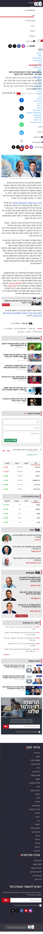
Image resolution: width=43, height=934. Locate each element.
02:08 (37, 643)
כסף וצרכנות (35, 764)
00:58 (37, 638)
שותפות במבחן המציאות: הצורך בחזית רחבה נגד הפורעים (26, 548)
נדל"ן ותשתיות (35, 65)
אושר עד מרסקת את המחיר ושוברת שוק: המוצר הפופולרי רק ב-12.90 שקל (14, 356)
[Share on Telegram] (21, 132)
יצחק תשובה (11, 285)
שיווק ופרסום (35, 775)
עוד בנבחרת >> (21, 616)
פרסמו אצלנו (37, 875)
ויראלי (38, 798)
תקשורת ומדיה (35, 760)
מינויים (37, 813)
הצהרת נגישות (36, 868)
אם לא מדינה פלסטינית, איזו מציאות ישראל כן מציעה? (26, 536)
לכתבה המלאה (5, 305)
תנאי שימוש (37, 864)
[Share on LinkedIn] (21, 116)
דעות (33, 15)
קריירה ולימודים (34, 809)
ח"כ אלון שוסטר (36, 551)
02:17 (37, 649)
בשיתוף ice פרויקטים (20, 669)
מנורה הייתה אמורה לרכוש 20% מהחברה (27, 203)
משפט (38, 779)
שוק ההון (21, 332)
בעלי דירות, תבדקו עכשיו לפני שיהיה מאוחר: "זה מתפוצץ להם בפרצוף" (14, 666)
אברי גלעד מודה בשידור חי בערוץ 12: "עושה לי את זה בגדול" (14, 400)
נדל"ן (38, 768)
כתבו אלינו (38, 860)
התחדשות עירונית (15, 283)
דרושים (37, 847)
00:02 (37, 627)
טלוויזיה (37, 802)
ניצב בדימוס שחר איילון (33, 563)
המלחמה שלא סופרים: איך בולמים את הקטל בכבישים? (27, 559)
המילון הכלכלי (35, 828)
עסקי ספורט (36, 805)
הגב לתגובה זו (31, 455)
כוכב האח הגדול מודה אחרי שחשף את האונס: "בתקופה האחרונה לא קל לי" (14, 390)
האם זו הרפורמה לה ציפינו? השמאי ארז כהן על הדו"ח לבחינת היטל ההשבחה (13, 677)
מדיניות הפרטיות (36, 872)
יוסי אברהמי (8, 328)
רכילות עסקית (35, 790)
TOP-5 (37, 839)
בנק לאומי (32, 328)
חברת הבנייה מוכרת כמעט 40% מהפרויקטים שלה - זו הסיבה (17, 302)
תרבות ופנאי (35, 832)
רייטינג (37, 817)
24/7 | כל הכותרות (31, 622)
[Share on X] (21, 108)
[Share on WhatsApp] (21, 124)
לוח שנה (37, 851)
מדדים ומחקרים (34, 783)
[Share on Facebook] (21, 100)
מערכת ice (23, 360)
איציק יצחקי (38, 93)
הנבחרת (31, 3)
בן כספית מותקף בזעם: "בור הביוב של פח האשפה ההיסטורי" (14, 378)
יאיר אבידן (38, 540)
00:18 (37, 632)
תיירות (38, 835)
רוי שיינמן (24, 347)
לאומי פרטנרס (37, 332)
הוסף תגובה (9, 440)
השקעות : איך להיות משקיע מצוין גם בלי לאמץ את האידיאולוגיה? (14, 687)
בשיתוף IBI (22, 690)
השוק (32, 7)
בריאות (37, 824)
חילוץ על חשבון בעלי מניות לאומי (25, 450)
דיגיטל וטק (36, 771)
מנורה (28, 332)
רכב (38, 820)
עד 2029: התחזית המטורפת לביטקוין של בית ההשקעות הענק (14, 344)
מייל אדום (38, 879)
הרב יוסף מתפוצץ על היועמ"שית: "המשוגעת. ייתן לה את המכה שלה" (14, 366)
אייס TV (37, 843)
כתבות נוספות (34, 661)
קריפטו (37, 794)
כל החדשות (7, 654)
